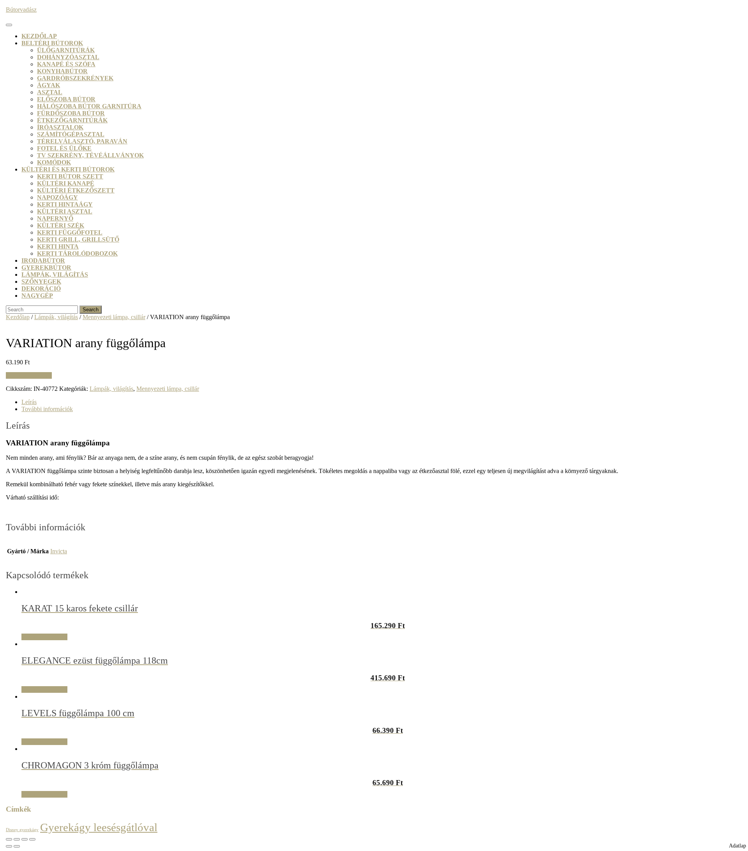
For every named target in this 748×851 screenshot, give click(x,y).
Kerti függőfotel (69, 232)
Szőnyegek (41, 281)
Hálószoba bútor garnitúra (89, 106)
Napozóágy (57, 197)
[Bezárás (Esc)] (32, 839)
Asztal (49, 92)
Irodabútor (43, 260)
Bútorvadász (21, 9)
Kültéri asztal (64, 211)
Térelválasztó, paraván (82, 141)
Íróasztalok (60, 127)
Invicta (58, 551)
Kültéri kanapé (65, 183)
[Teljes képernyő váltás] (17, 839)
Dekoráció (41, 288)
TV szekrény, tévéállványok (90, 155)
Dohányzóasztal (68, 57)
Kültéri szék (60, 225)
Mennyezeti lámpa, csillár (114, 317)
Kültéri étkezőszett (76, 190)
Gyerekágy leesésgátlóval (98, 827)
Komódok (54, 162)
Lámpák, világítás (54, 274)
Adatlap (737, 846)
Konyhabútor (62, 71)
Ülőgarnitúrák (66, 50)
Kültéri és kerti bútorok (68, 169)
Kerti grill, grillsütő (78, 239)
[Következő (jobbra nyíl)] (17, 846)
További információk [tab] (47, 409)
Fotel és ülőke (64, 148)
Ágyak (48, 85)
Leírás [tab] (29, 402)
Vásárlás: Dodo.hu (29, 375)
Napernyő (55, 218)
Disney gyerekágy (22, 830)
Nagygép (37, 295)
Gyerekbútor (46, 267)
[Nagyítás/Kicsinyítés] (9, 839)
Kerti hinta (58, 246)
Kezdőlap (39, 36)
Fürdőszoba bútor (71, 113)
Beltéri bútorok (52, 43)
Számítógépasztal (70, 134)
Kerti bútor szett (70, 176)
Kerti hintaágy (65, 204)
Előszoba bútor (66, 99)
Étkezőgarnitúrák (72, 120)
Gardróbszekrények (75, 78)
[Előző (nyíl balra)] (9, 846)
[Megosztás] (24, 839)
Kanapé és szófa (66, 64)
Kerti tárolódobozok (77, 253)
